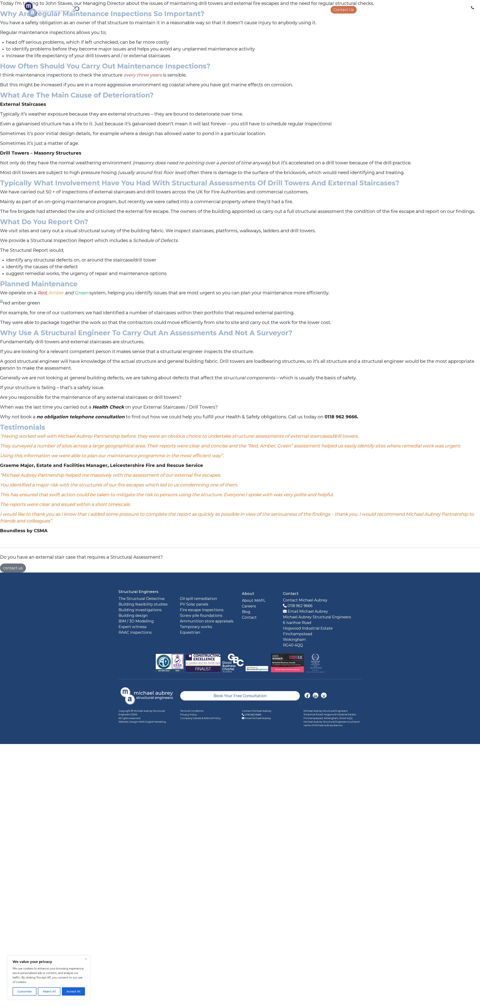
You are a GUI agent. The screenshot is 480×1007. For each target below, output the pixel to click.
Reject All (49, 991)
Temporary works (196, 626)
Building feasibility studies (143, 604)
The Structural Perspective (281, 10)
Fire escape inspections (202, 610)
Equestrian (190, 632)
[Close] (86, 959)
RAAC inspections (135, 632)
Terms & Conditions (191, 710)
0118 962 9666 (300, 605)
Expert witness (132, 626)
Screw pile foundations (201, 615)
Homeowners (235, 10)
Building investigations (140, 610)
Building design (133, 615)
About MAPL (254, 600)
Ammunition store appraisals (206, 621)
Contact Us (343, 10)
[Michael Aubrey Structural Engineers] (147, 695)
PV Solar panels (194, 604)
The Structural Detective (141, 598)
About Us (318, 10)
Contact (249, 617)
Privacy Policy (188, 714)
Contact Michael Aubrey (256, 710)
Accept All (73, 991)
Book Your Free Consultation (240, 696)
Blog (246, 611)
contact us (13, 568)
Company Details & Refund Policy (200, 718)
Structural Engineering (192, 10)
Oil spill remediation (198, 598)
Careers (367, 10)
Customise (24, 991)
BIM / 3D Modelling (136, 621)
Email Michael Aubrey (307, 611)
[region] (49, 977)
